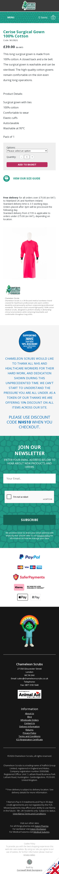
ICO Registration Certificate (29, 739)
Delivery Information (29, 726)
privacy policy (43, 535)
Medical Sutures (41, 831)
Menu (10, 17)
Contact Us (29, 723)
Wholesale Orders (29, 720)
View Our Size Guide (26, 178)
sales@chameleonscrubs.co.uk (32, 678)
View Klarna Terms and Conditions (29, 813)
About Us (29, 713)
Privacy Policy (29, 733)
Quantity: (11, 156)
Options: (11, 147)
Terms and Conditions (29, 736)
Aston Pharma (41, 826)
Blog (29, 716)
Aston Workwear (38, 828)
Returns (29, 729)
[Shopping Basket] (53, 17)
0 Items (43, 17)
